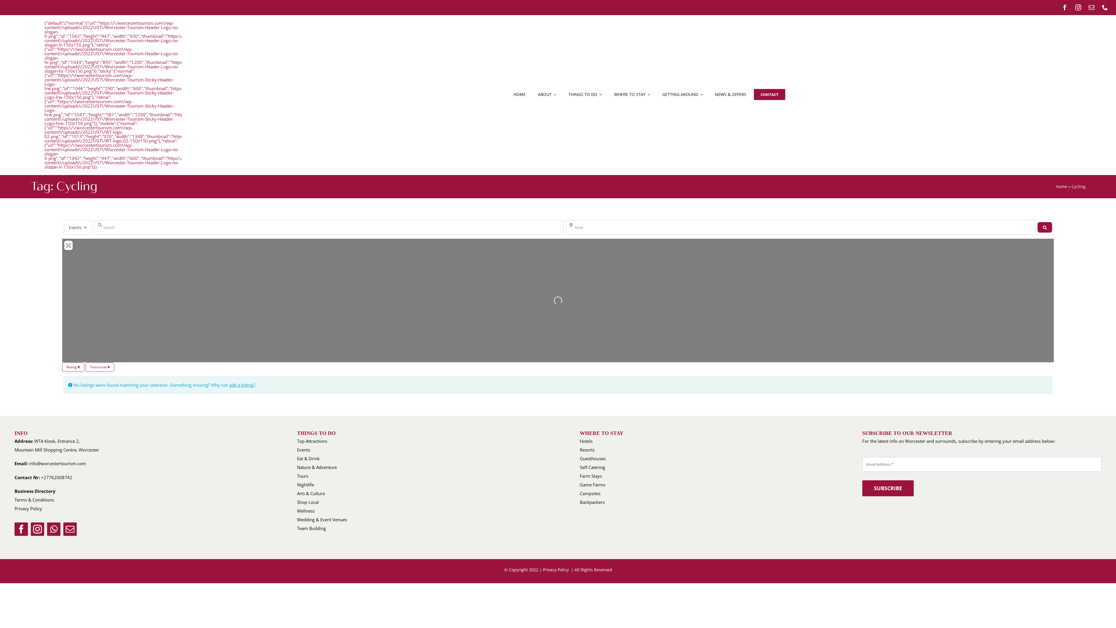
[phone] (1105, 7)
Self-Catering (592, 467)
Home (1061, 186)
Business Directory (35, 491)
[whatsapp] (53, 529)
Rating (72, 367)
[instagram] (1078, 7)
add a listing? (242, 385)
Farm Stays (591, 476)
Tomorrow (99, 367)
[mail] (1091, 7)
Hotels (586, 441)
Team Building (311, 528)
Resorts (587, 450)
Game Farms (592, 485)
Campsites (590, 493)
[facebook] (1065, 7)
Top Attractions (312, 441)
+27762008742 (56, 477)
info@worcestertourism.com (57, 463)
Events (303, 450)
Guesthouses (593, 458)
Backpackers (592, 502)
